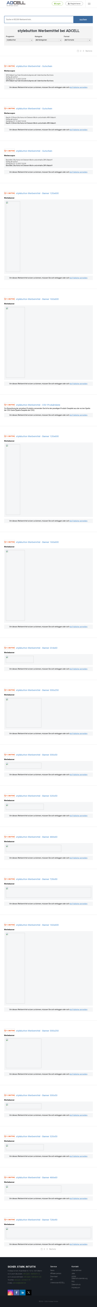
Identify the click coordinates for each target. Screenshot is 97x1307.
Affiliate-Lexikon (55, 1273)
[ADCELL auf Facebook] (16, 1292)
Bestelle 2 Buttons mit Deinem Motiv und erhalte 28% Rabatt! (29, 165)
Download (53, 1276)
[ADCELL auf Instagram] (10, 1292)
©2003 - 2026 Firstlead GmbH (48, 1301)
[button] (83, 19)
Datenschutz (76, 1284)
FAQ (73, 1281)
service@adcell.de (19, 1283)
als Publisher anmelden (78, 87)
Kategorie (38, 36)
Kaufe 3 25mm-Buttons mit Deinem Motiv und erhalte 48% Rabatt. (31, 123)
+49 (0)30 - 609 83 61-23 (32, 1277)
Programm (10, 36)
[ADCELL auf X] (28, 1292)
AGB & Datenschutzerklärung (79, 1277)
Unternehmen (77, 1270)
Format (66, 36)
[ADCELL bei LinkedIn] (22, 1292)
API (51, 1280)
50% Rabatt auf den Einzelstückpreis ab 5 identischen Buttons (29, 81)
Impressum (76, 1288)
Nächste (89, 51)
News (52, 1270)
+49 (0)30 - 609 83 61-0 (31, 1274)
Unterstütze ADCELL (57, 1283)
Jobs (73, 1273)
